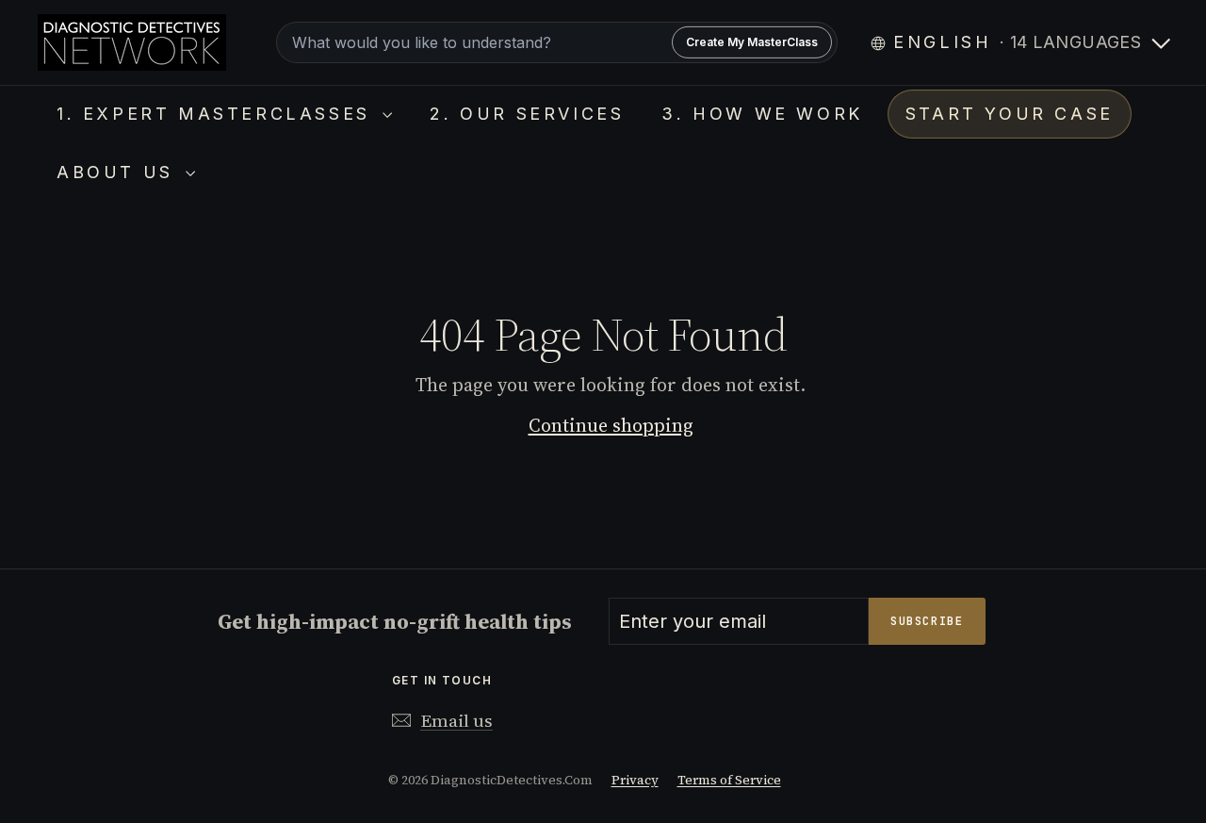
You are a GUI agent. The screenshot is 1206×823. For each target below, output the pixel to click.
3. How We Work (761, 113)
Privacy (635, 780)
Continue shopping (611, 425)
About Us (119, 172)
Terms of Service (729, 780)
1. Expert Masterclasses (217, 113)
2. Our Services (527, 113)
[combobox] (557, 42)
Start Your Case (1009, 113)
